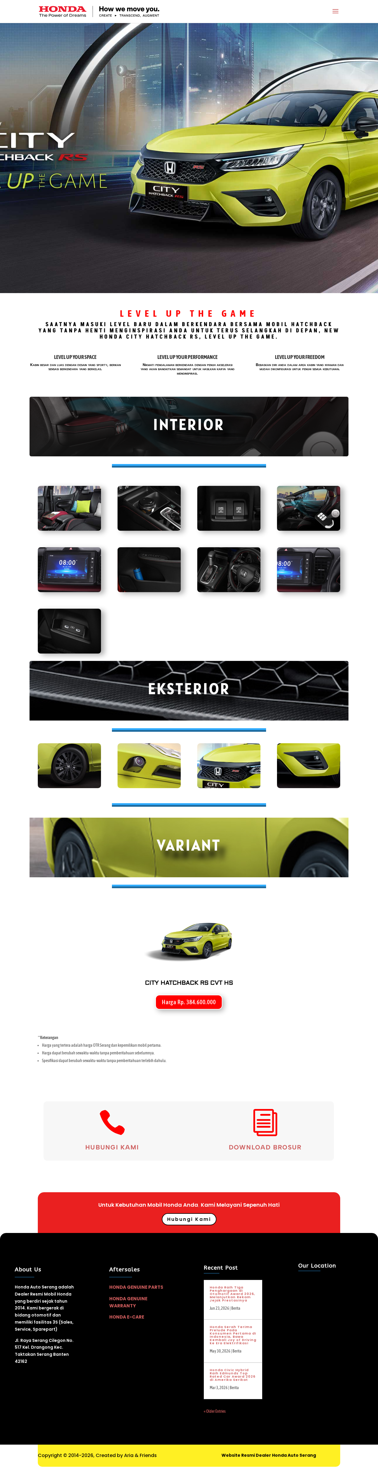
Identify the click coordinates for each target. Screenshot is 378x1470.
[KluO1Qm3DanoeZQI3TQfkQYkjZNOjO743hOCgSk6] (308, 590)
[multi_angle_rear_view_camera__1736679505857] (149, 786)
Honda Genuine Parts (136, 1287)
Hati (274, 1204)
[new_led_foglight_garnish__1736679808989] (308, 786)
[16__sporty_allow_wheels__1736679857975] (69, 786)
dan (56, 1315)
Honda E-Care (126, 1317)
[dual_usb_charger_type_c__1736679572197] (69, 652)
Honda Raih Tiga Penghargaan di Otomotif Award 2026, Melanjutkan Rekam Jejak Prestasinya (232, 1294)
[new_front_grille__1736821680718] (228, 786)
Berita (235, 1308)
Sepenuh (255, 1204)
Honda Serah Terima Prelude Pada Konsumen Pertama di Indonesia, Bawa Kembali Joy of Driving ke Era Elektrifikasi (233, 1334)
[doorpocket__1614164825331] (149, 590)
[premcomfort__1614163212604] (228, 590)
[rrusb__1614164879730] (228, 529)
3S (55, 1322)
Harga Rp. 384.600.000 (189, 1002)
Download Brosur (265, 1147)
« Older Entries (215, 1411)
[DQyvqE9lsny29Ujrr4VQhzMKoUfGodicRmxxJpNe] (149, 529)
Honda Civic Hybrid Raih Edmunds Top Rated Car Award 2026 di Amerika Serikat (232, 1375)
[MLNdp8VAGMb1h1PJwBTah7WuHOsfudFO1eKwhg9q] (69, 529)
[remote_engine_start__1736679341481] (308, 529)
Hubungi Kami (112, 1147)
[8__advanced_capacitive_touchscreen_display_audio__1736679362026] (69, 590)
